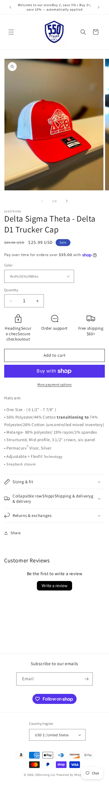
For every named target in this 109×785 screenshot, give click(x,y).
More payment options (54, 384)
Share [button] (16, 532)
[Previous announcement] (10, 7)
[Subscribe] (86, 679)
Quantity (11, 290)
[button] (11, 32)
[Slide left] (42, 201)
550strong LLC (45, 775)
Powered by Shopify (70, 775)
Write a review (54, 586)
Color (8, 265)
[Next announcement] (99, 7)
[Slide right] (67, 201)
